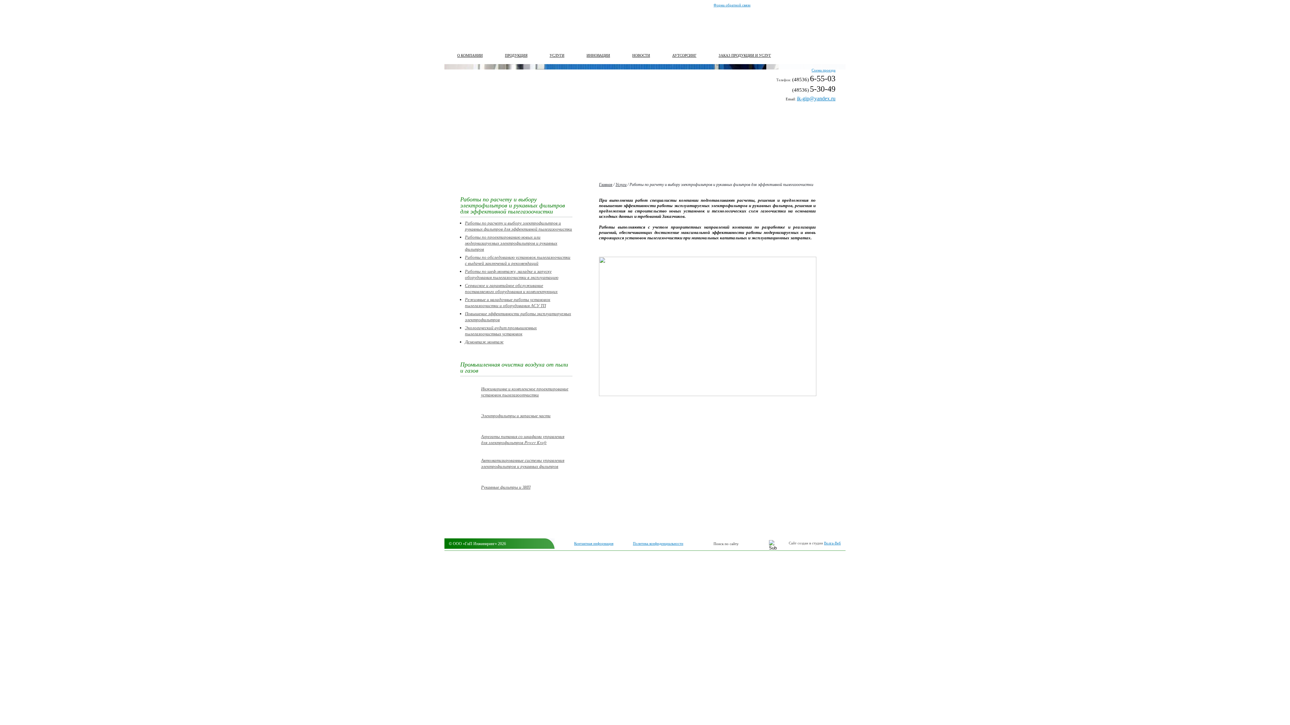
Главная (605, 184)
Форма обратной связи (732, 5)
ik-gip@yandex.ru (816, 98)
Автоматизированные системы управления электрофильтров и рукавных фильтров (522, 463)
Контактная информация (593, 543)
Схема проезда (823, 70)
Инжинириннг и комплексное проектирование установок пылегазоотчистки (524, 392)
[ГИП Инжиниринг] (485, 27)
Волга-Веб (832, 543)
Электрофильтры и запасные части (516, 416)
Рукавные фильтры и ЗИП (505, 487)
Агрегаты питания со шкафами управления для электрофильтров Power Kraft (522, 439)
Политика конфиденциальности (658, 543)
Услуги (621, 184)
